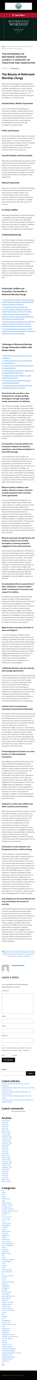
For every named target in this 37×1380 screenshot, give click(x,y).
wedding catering (7, 1347)
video (3, 1326)
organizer (5, 1284)
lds (3, 1274)
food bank (5, 1249)
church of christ (7, 1217)
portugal (4, 1290)
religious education (7, 1302)
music (3, 1280)
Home (3, 46)
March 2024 (5, 1179)
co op (3, 1221)
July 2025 (5, 1147)
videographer (6, 1330)
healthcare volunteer (8, 1259)
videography (5, 1332)
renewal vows (6, 1306)
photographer (6, 1286)
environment (6, 1239)
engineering (5, 1235)
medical (4, 1278)
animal (4, 1192)
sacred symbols (19, 954)
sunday (4, 1312)
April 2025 (5, 1153)
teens (3, 1314)
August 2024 (6, 1169)
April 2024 (5, 1177)
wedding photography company (11, 1353)
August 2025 (6, 1145)
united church (6, 1322)
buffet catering (6, 1203)
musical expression (15, 953)
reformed (4, 1300)
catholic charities (7, 1205)
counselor (5, 1227)
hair (3, 1255)
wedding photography (8, 1351)
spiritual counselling (8, 1310)
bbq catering (6, 1199)
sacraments (11, 954)
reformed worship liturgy (27, 953)
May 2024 (5, 1175)
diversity (13, 951)
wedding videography (8, 1357)
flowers (4, 1247)
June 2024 (5, 1173)
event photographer (8, 1243)
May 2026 (5, 1127)
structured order (11, 956)
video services (6, 1328)
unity (23, 956)
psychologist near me (8, 1296)
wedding (4, 1343)
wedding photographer (9, 1349)
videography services (8, 1334)
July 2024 (5, 1171)
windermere (5, 1361)
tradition (19, 956)
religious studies (7, 1304)
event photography (7, 1245)
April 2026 (5, 1129)
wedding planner (7, 1355)
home (3, 1263)
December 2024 (7, 1161)
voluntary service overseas (10, 1336)
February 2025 (6, 1157)
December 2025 (7, 1137)
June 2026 (5, 1125)
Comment (6, 991)
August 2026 (6, 1120)
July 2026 (5, 1123)
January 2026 (6, 1135)
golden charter (6, 1253)
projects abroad (6, 1292)
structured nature (28, 954)
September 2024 (7, 1167)
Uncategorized (15, 68)
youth (3, 1365)
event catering (6, 1241)
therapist (4, 1316)
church (4, 1215)
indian (4, 1268)
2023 (3, 1190)
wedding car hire (7, 1345)
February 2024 (6, 1181)
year (3, 1363)
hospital (4, 1265)
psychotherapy (6, 1298)
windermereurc (18, 965)
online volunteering (8, 1282)
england (4, 1237)
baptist (4, 1197)
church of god (6, 1219)
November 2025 (7, 1139)
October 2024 (6, 1165)
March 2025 (5, 1155)
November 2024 (7, 1163)
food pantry (5, 1251)
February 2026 (6, 1133)
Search (4, 1069)
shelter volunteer (7, 1308)
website (4, 1341)
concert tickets (6, 1223)
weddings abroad (7, 1359)
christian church (7, 1207)
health (4, 1257)
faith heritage (20, 951)
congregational (6, 1225)
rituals (5, 954)
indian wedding (6, 1270)
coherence (8, 951)
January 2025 (6, 1159)
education (5, 1233)
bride (3, 1201)
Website (5, 1036)
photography (6, 1288)
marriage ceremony (8, 1276)
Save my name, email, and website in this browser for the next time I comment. (16, 1049)
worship (27, 956)
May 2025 (5, 1151)
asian (3, 1195)
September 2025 (7, 1143)
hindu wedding (6, 1261)
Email (4, 1026)
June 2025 (5, 1149)
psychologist (5, 1294)
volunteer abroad (7, 1338)
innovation (27, 951)
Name (4, 1016)
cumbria (4, 1229)
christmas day (6, 1213)
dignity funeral (6, 1231)
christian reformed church (10, 1211)
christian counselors (8, 1209)
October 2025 (6, 1141)
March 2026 (5, 1131)
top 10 (4, 1318)
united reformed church (9, 1324)
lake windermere (7, 1272)
